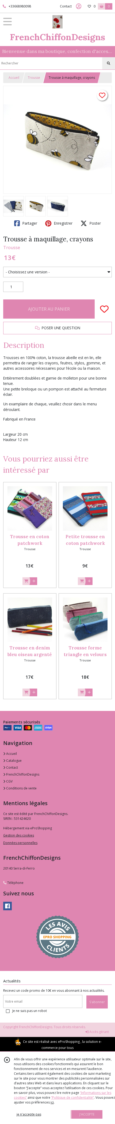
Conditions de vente (21, 788)
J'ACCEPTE (86, 1114)
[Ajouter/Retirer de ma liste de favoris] (104, 309)
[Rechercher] (108, 63)
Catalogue (13, 760)
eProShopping (69, 1041)
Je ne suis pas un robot (29, 1010)
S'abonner (97, 1002)
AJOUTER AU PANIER (49, 309)
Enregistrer (62, 223)
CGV (9, 781)
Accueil (14, 77)
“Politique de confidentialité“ (72, 1097)
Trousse (34, 77)
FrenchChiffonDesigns (22, 774)
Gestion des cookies (18, 835)
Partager (29, 223)
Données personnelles (20, 843)
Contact (66, 6)
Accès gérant (99, 1032)
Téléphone (15, 882)
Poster (94, 223)
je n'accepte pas (29, 1114)
